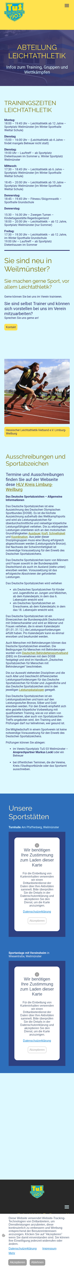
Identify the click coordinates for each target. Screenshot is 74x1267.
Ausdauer (34, 533)
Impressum (49, 1248)
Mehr (12, 1253)
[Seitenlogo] (14, 12)
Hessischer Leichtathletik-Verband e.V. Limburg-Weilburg (36, 431)
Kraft (44, 533)
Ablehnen (37, 1262)
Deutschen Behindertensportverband (45, 653)
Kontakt (11, 327)
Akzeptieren (37, 920)
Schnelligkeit (57, 533)
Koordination (19, 537)
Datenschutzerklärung (37, 911)
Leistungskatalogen (31, 689)
